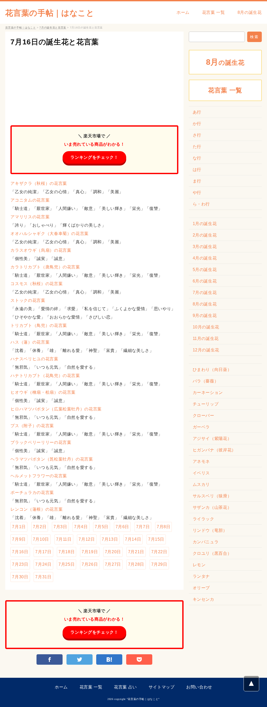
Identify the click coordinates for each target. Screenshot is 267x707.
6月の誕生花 (205, 281)
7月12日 (86, 539)
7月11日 (64, 539)
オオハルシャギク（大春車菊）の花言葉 (49, 233)
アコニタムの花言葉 (30, 200)
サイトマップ (162, 687)
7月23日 (20, 564)
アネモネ (201, 461)
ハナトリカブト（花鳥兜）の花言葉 (45, 375)
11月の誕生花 (206, 338)
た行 (197, 146)
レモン (199, 565)
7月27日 (113, 564)
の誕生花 (225, 62)
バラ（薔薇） (206, 381)
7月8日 (164, 527)
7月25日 (66, 564)
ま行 (197, 181)
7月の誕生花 (205, 292)
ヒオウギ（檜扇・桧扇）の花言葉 (43, 392)
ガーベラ (201, 427)
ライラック (203, 519)
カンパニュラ (206, 542)
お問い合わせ (199, 687)
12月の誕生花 (206, 350)
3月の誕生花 (205, 246)
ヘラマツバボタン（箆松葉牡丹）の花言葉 (51, 459)
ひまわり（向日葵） (212, 369)
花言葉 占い (125, 687)
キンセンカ (203, 599)
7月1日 (19, 527)
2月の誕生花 (205, 235)
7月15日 (156, 539)
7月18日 (66, 552)
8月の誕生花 (250, 12)
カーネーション (208, 392)
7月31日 (43, 577)
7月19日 (90, 552)
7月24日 (43, 564)
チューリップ (206, 404)
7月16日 (20, 552)
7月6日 (122, 527)
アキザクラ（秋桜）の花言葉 (38, 183)
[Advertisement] (94, 83)
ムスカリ (201, 484)
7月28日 (136, 564)
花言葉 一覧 (213, 12)
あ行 (197, 112)
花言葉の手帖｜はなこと (49, 13)
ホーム (183, 12)
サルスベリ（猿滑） (212, 496)
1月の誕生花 (205, 223)
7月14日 (133, 539)
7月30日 (20, 577)
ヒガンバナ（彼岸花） (214, 450)
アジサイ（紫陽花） (212, 438)
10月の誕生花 (206, 327)
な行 (197, 158)
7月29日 (159, 564)
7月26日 (90, 564)
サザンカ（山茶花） (212, 507)
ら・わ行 (201, 204)
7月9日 (19, 539)
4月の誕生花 (205, 258)
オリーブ (201, 588)
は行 (197, 169)
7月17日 (43, 552)
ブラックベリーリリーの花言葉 (40, 442)
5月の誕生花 (205, 269)
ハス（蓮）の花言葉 (30, 342)
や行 (197, 192)
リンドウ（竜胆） (210, 530)
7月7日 (143, 527)
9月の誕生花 (205, 315)
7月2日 (40, 527)
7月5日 (101, 527)
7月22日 (159, 552)
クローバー (203, 415)
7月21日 (136, 552)
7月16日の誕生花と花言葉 (54, 42)
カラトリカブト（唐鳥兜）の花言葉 (45, 267)
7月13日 (110, 539)
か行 (197, 123)
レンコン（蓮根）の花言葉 (36, 509)
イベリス (201, 473)
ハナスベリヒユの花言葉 (34, 359)
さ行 (197, 135)
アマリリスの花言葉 (30, 217)
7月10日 (41, 539)
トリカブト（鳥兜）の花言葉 (38, 325)
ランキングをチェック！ (94, 157)
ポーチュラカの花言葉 (32, 492)
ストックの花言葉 (27, 300)
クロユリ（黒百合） (212, 553)
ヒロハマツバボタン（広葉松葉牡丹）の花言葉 (55, 409)
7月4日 (81, 527)
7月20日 (113, 552)
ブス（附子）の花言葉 (32, 425)
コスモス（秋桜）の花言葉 (36, 283)
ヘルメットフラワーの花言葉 (38, 476)
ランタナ (201, 576)
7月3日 (60, 527)
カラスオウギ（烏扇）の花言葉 (40, 250)
